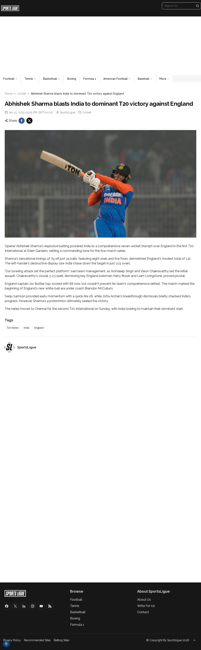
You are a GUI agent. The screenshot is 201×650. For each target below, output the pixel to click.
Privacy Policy (12, 640)
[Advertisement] (100, 45)
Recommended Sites (37, 640)
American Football (115, 78)
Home (9, 93)
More (162, 78)
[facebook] (21, 121)
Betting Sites (61, 640)
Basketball (50, 78)
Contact (143, 612)
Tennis (29, 78)
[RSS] (49, 606)
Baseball (143, 78)
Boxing (71, 78)
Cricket (21, 93)
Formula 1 (89, 78)
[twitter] (29, 121)
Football (8, 78)
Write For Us (146, 606)
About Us (144, 599)
